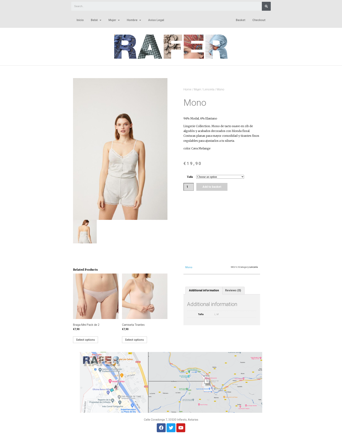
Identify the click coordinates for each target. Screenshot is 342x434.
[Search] (266, 6)
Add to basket (212, 186)
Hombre (132, 20)
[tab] (203, 291)
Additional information (204, 290)
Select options (85, 339)
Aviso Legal (156, 20)
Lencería (208, 89)
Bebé (94, 20)
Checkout (258, 20)
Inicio (80, 20)
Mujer (112, 20)
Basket (240, 20)
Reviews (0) (233, 290)
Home (187, 89)
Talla (190, 176)
